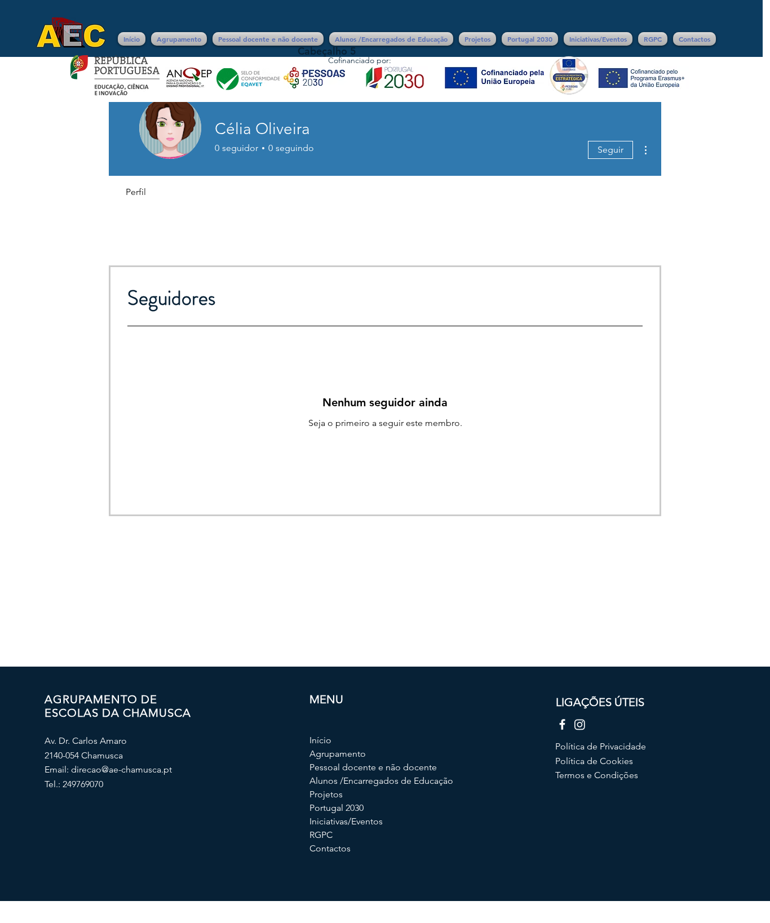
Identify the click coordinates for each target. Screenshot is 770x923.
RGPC (321, 834)
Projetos (326, 794)
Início (320, 740)
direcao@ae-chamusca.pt (121, 769)
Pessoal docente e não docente (354, 767)
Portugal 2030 (336, 807)
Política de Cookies (594, 761)
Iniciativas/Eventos (346, 821)
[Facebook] (562, 724)
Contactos (330, 848)
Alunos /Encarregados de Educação (354, 780)
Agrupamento (337, 753)
